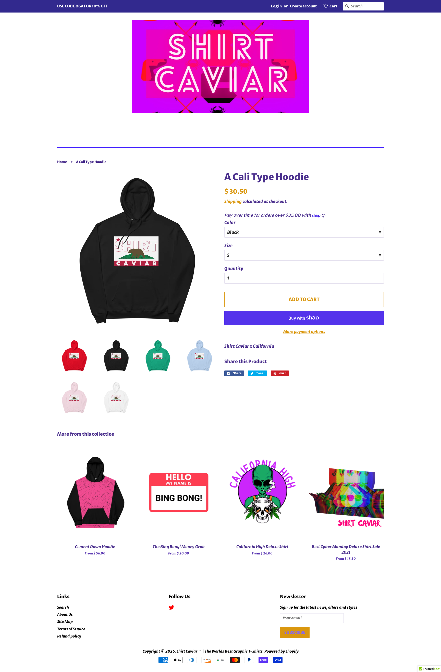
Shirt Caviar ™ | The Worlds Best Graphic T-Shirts (220, 651)
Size (228, 245)
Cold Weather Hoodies (289, 127)
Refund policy (69, 636)
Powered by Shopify (281, 651)
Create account (303, 6)
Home (222, 140)
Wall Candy (353, 127)
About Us (65, 614)
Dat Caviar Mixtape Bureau (107, 127)
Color (230, 222)
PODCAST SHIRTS (219, 127)
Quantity (233, 268)
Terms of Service (71, 629)
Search (63, 607)
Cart (333, 6)
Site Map (65, 621)
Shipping (233, 201)
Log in (276, 6)
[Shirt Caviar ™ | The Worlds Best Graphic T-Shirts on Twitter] (171, 608)
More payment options (304, 331)
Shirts (171, 127)
